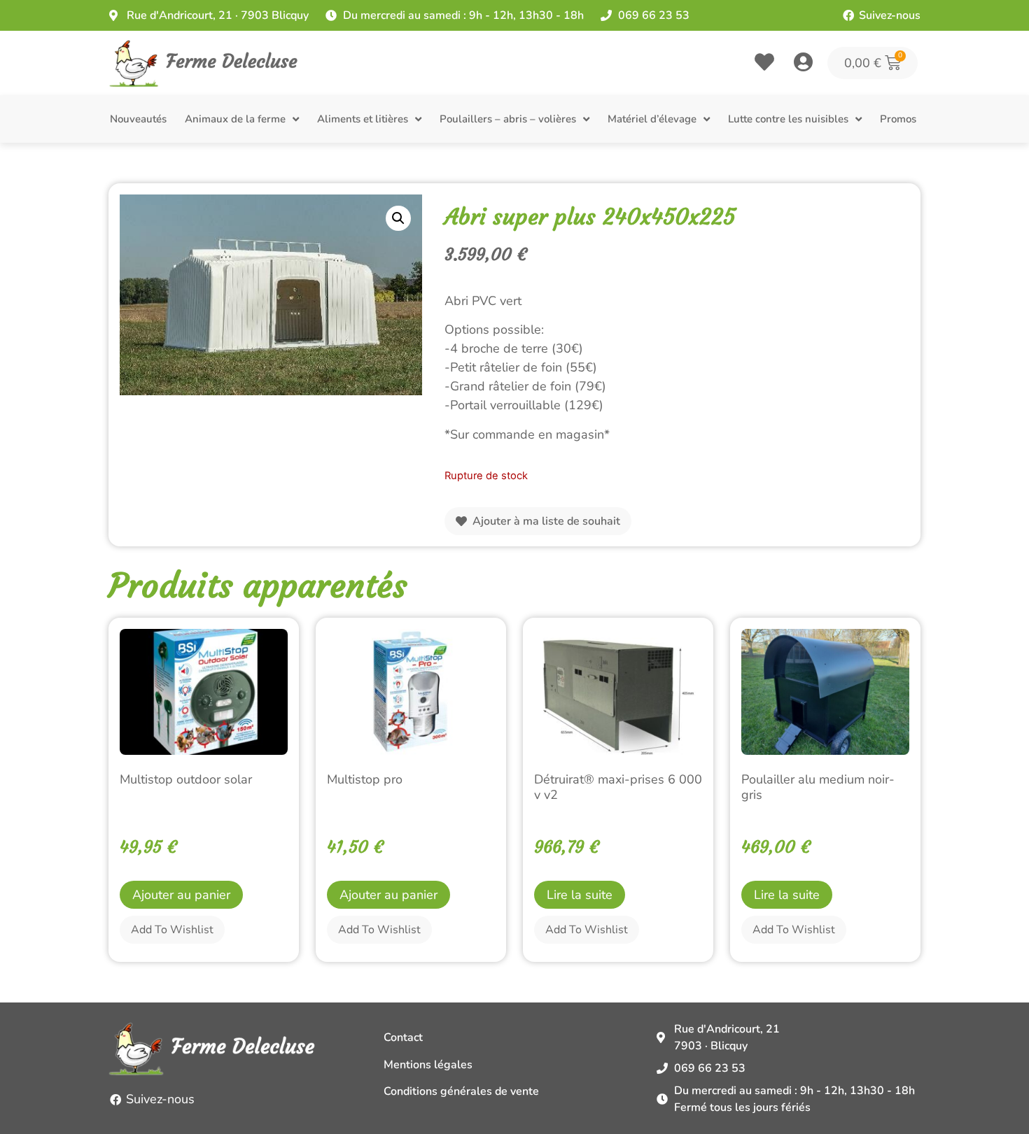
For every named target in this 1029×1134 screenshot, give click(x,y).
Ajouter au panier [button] (181, 894)
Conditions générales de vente (461, 1091)
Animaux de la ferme (235, 119)
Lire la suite (579, 894)
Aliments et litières (362, 119)
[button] (398, 218)
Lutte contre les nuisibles (788, 119)
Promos (898, 119)
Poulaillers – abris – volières (508, 119)
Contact (403, 1037)
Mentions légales (428, 1064)
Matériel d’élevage (652, 119)
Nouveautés (138, 119)
